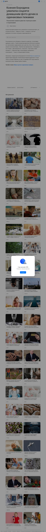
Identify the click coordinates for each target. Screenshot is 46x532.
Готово (23, 272)
